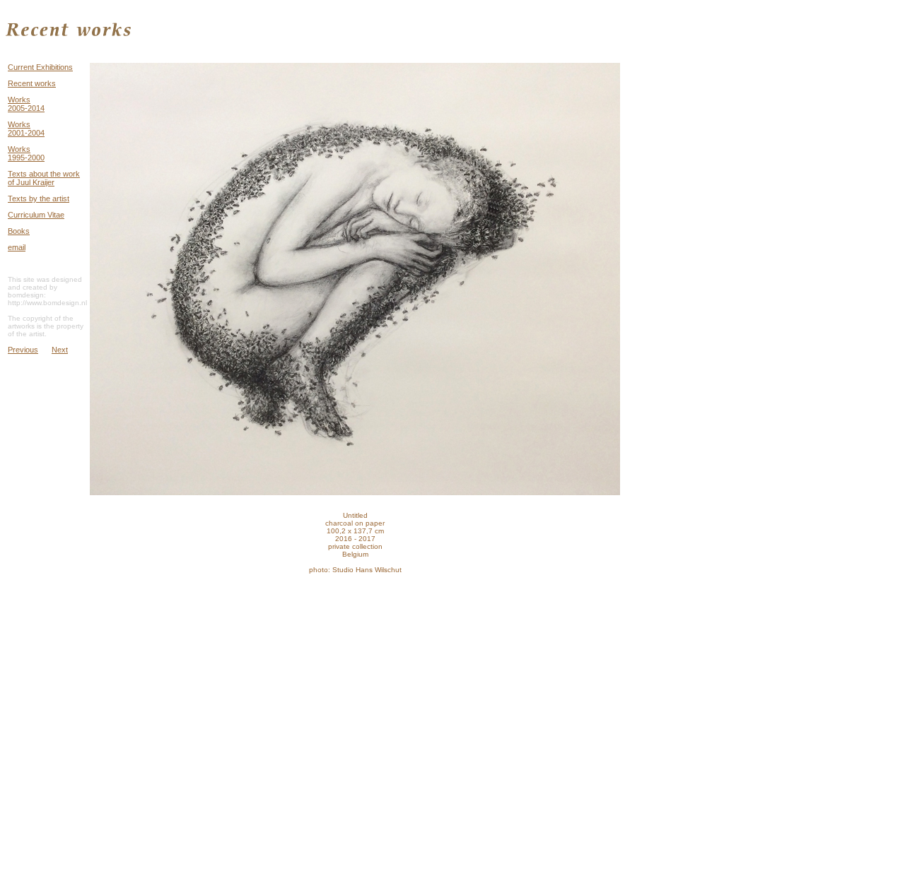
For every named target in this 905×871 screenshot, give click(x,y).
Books (19, 231)
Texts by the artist (38, 198)
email (16, 247)
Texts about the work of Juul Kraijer (44, 178)
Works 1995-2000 (26, 153)
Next (60, 349)
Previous (23, 349)
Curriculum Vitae (36, 215)
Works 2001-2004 (26, 128)
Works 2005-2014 (26, 103)
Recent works (32, 83)
